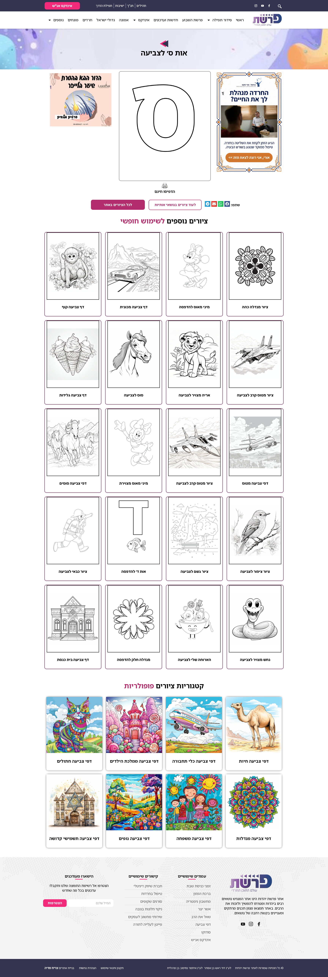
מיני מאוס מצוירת (133, 483)
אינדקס (143, 19)
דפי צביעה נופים (134, 838)
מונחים (73, 19)
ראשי (240, 19)
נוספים (58, 19)
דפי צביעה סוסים (73, 483)
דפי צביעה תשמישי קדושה (74, 838)
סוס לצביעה (133, 395)
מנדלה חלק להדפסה (133, 659)
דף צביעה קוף (73, 307)
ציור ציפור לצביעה (255, 571)
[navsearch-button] (280, 6)
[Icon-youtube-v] (262, 5)
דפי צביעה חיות (254, 761)
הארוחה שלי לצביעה (194, 659)
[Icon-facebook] (269, 5)
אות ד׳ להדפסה (133, 571)
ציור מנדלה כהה (255, 307)
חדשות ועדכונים (166, 19)
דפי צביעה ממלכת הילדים (134, 761)
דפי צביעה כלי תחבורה (193, 761)
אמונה (124, 19)
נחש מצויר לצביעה (255, 659)
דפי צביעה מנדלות (253, 838)
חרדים (87, 19)
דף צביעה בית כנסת (73, 659)
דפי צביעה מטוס (255, 483)
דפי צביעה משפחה (194, 838)
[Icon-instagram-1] (256, 5)
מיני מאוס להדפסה (194, 307)
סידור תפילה (222, 19)
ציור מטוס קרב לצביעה (255, 395)
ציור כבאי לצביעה (73, 571)
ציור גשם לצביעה (194, 571)
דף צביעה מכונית (133, 307)
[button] (227, 204)
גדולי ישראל (105, 19)
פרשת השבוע (192, 19)
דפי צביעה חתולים (74, 761)
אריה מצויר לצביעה (194, 395)
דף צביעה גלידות (73, 395)
